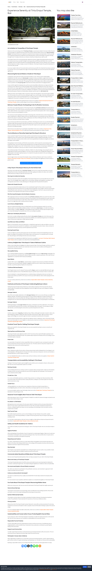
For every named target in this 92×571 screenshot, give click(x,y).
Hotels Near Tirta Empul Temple (44, 390)
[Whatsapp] (37, 546)
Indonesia (20, 6)
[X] (28, 546)
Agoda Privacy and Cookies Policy (44, 569)
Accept (85, 566)
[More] (40, 546)
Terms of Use (54, 569)
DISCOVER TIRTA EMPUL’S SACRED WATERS (31, 163)
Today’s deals (22, 2)
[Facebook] (22, 546)
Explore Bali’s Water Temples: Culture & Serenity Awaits (26, 421)
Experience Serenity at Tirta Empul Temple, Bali (36, 6)
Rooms (14, 2)
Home (9, 6)
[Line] (34, 546)
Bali (24, 6)
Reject (89, 566)
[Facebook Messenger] (25, 546)
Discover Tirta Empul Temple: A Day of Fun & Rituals (19, 158)
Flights (18, 2)
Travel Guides (14, 6)
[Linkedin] (31, 546)
